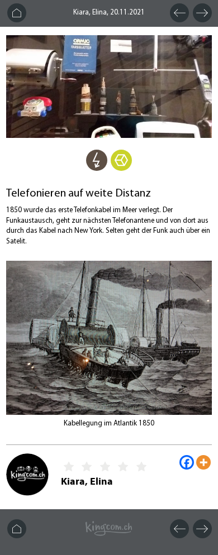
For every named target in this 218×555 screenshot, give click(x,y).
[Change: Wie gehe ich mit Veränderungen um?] (121, 168)
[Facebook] (186, 462)
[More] (203, 462)
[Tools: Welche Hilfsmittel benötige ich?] (96, 168)
